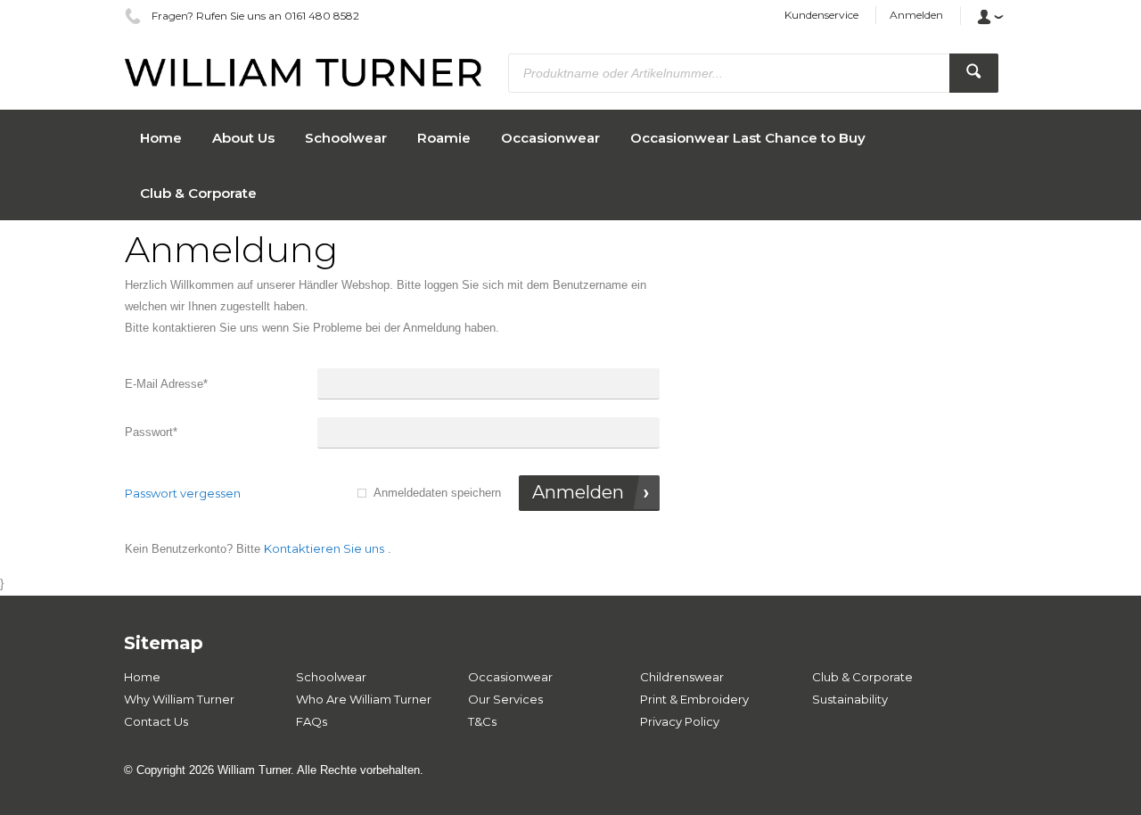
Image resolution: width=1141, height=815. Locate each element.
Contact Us (156, 721)
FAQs (311, 721)
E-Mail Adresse (166, 384)
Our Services (505, 699)
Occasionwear (510, 677)
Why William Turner (179, 699)
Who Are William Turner (363, 699)
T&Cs (482, 721)
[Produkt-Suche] (973, 73)
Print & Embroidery (694, 699)
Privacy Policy (679, 721)
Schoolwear (331, 677)
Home (142, 677)
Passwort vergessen (183, 493)
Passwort (151, 432)
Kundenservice (821, 14)
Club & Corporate (862, 677)
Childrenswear (682, 677)
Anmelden (916, 14)
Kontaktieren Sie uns (324, 548)
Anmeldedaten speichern (437, 492)
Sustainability (850, 699)
